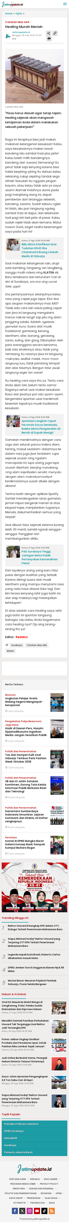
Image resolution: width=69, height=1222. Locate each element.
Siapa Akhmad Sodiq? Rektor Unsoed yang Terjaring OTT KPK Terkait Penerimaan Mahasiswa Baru (34, 942)
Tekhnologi (37, 1202)
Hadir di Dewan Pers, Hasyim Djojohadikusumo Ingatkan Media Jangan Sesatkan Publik (26, 732)
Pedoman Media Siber (23, 1183)
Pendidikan (33, 1198)
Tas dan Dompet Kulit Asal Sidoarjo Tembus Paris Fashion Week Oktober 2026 (25, 758)
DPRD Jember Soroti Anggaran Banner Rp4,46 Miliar (36, 969)
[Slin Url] (55, 33)
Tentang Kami (17, 1179)
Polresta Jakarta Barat (18, 1152)
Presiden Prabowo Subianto (21, 1124)
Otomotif (19, 1202)
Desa (52, 1202)
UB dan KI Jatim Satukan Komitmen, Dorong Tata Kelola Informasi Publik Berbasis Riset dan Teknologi (25, 786)
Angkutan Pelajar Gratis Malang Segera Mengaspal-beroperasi (24, 702)
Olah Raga (51, 1198)
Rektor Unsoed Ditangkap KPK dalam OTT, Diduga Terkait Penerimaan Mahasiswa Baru (35, 927)
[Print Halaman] (49, 38)
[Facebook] (15, 1211)
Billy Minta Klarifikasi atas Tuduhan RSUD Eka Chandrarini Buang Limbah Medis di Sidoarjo (40, 250)
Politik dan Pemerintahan (20, 751)
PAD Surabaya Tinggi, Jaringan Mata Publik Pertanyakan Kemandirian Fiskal (40, 557)
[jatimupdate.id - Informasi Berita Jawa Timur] (12, 4)
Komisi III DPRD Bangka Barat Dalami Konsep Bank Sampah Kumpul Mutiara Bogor (25, 844)
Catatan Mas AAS (37, 645)
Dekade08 (10, 1138)
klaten (10, 651)
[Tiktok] (44, 1211)
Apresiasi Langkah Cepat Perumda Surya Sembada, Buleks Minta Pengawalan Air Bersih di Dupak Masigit (41, 427)
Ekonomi (10, 695)
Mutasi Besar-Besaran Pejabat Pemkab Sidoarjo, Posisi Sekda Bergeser (32, 982)
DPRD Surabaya (13, 1131)
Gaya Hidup (16, 1198)
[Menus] (65, 4)
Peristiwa (11, 837)
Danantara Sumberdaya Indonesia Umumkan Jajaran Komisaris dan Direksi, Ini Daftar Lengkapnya (26, 816)
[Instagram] (30, 1211)
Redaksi (35, 1179)
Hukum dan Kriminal (41, 1188)
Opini (59, 1193)
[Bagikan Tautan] (48, 33)
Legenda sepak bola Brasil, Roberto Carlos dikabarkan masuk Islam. (34, 956)
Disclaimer (50, 1179)
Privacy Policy (49, 1183)
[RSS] (52, 1211)
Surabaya (16, 645)
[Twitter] (22, 1211)
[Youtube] (37, 1211)
